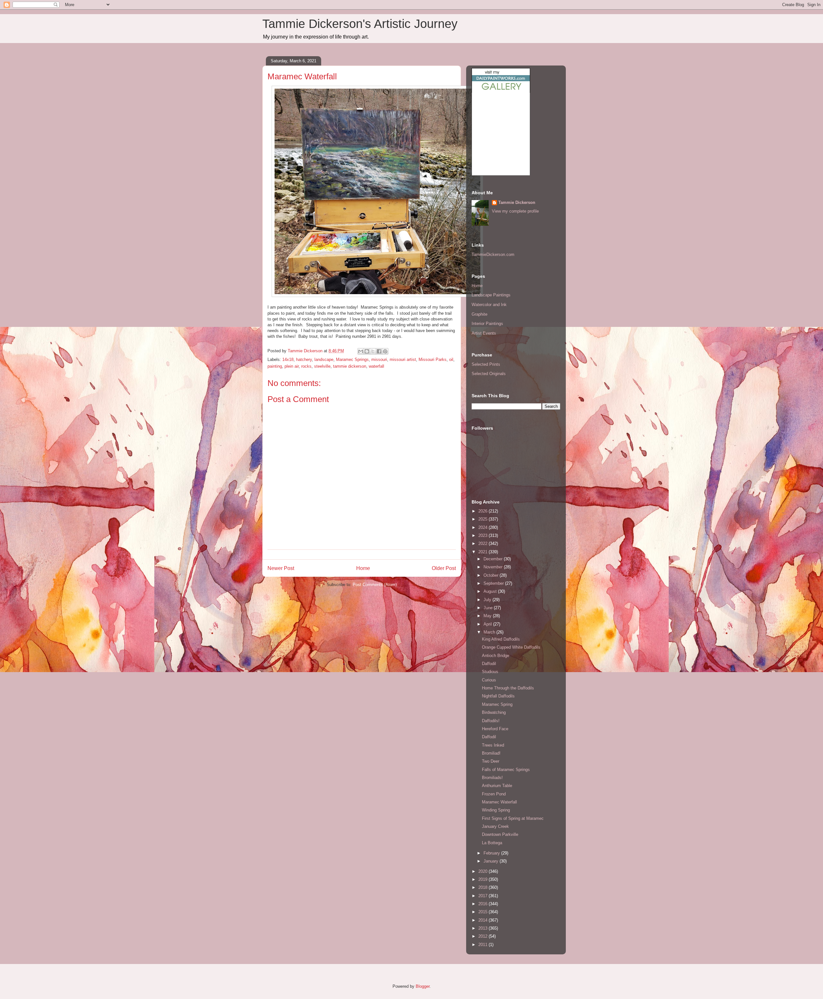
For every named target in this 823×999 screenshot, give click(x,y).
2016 (483, 903)
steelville (322, 366)
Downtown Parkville (500, 834)
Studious (490, 671)
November (494, 567)
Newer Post (280, 568)
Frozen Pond (494, 794)
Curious (489, 680)
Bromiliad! (491, 753)
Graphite (479, 314)
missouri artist (403, 359)
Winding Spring (496, 810)
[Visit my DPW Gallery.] (501, 91)
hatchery (304, 359)
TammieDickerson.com (493, 254)
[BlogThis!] (367, 351)
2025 (483, 519)
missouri (379, 359)
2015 (483, 911)
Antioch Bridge (495, 655)
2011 (483, 944)
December (494, 558)
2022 (483, 543)
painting (274, 366)
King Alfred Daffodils (501, 639)
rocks (306, 366)
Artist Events (484, 333)
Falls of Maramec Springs (506, 769)
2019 (483, 879)
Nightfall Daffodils (498, 696)
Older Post (444, 568)
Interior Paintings (487, 323)
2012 (483, 936)
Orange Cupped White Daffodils (511, 647)
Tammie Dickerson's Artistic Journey (359, 24)
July (488, 599)
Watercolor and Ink (489, 304)
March (490, 632)
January (492, 861)
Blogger (423, 986)
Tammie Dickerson (516, 202)
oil (451, 359)
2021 (483, 551)
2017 (483, 895)
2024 (483, 527)
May (488, 615)
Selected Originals (489, 373)
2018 (483, 887)
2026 (483, 511)
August (491, 591)
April (488, 624)
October (492, 575)
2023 (483, 535)
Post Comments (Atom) (375, 584)
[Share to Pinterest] (385, 351)
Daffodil (489, 663)
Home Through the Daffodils (508, 688)
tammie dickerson (349, 366)
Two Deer (490, 761)
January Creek (495, 826)
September (494, 583)
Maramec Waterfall (499, 802)
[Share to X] (373, 351)
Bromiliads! (492, 777)
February (492, 853)
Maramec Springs (352, 359)
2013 (483, 928)
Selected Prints (486, 364)
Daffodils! (491, 720)
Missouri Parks (433, 359)
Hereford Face (495, 728)
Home (363, 568)
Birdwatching (494, 712)
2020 (483, 871)
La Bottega (492, 842)
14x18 (288, 359)
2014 (483, 920)
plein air (292, 366)
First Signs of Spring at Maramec (513, 818)
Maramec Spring (497, 704)
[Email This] (360, 351)
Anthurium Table (497, 785)
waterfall (376, 366)
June (489, 607)
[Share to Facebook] (379, 351)
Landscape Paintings (491, 295)
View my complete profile (515, 211)
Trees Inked (493, 745)
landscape (323, 359)
